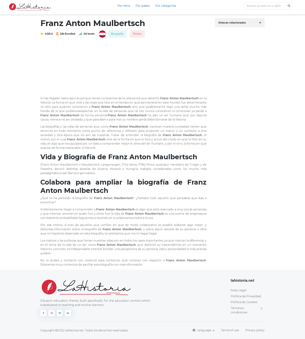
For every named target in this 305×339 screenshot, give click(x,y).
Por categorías (165, 5)
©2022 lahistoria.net (69, 330)
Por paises (143, 5)
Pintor (137, 33)
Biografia (117, 33)
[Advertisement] (125, 67)
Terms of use (230, 330)
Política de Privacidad (246, 296)
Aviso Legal (238, 290)
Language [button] (204, 330)
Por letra (124, 5)
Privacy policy (255, 330)
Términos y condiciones (246, 310)
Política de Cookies (244, 302)
